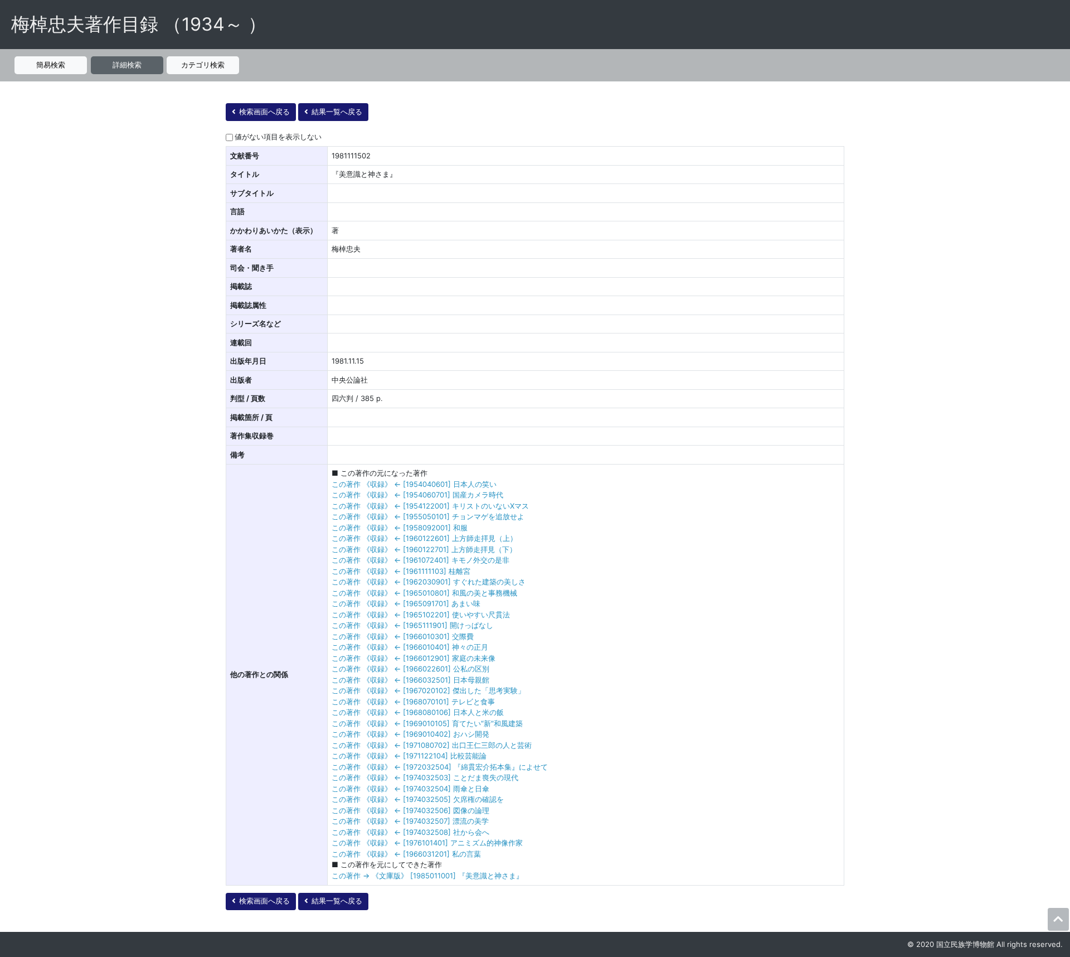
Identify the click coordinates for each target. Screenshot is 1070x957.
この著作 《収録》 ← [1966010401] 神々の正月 (410, 646)
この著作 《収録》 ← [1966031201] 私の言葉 (406, 853)
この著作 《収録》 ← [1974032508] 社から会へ (410, 832)
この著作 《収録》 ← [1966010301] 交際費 (403, 636)
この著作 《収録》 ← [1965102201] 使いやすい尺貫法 (421, 614)
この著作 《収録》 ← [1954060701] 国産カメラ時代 (417, 494)
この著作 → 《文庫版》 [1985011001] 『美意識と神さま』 (427, 875)
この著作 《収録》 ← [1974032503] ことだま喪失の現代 (425, 777)
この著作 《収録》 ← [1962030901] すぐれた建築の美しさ (429, 581)
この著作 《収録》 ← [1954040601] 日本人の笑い (414, 484)
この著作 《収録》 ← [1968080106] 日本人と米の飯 (418, 712)
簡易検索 (50, 64)
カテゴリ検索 (203, 64)
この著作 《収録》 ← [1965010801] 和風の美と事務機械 (424, 592)
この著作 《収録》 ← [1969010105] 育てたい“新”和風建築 (427, 723)
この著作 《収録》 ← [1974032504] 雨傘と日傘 (410, 788)
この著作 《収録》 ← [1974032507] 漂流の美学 (410, 820)
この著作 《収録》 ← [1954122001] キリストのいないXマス (430, 505)
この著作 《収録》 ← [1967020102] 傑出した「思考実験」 (428, 690)
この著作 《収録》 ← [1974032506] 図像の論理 (410, 810)
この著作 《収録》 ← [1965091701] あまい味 (406, 603)
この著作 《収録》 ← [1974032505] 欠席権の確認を (418, 799)
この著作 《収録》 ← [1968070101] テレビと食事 (413, 701)
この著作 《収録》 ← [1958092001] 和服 (400, 527)
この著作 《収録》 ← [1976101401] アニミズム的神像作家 (427, 842)
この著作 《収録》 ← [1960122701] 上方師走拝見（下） (424, 549)
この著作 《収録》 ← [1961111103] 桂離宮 (401, 571)
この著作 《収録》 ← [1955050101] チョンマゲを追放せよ (428, 516)
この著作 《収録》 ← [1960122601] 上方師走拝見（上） (424, 538)
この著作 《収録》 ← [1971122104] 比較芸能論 (409, 755)
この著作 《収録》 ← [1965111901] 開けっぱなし (412, 625)
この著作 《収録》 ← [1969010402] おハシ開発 (410, 733)
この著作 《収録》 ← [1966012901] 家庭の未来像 (413, 658)
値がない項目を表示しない (278, 136)
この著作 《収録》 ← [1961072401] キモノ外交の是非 (420, 559)
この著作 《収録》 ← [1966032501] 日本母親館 (410, 679)
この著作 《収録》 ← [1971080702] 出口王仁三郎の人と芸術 (432, 745)
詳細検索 (127, 64)
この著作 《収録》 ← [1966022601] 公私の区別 (410, 668)
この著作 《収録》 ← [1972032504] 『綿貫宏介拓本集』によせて (440, 766)
